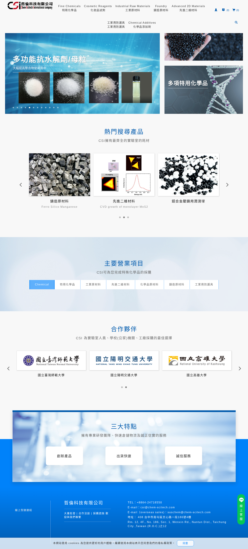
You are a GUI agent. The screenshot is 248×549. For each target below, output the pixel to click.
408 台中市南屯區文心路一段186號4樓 (164, 517)
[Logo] (30, 5)
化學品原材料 (149, 284)
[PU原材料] (188, 174)
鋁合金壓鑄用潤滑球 (124, 201)
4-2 (146, 502)
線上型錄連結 (23, 510)
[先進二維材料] (59, 174)
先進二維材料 (59, 201)
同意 (185, 543)
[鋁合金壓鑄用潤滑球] (124, 174)
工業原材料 (93, 284)
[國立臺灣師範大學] (124, 360)
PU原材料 (188, 201)
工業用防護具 (204, 284)
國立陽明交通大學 (196, 375)
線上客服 (241, 512)
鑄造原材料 (176, 284)
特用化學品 (67, 284)
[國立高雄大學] (51, 360)
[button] (236, 23)
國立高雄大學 (51, 375)
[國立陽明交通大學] (196, 360)
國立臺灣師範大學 (124, 375)
